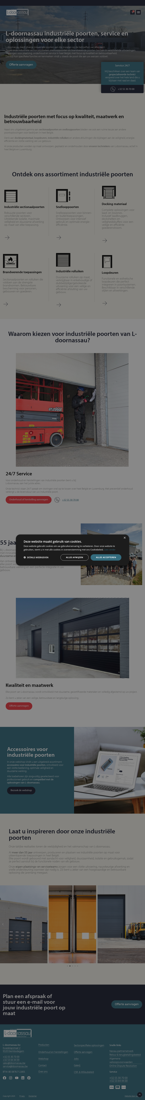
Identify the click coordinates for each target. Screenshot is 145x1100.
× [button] (124, 538)
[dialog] (72, 550)
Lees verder (109, 549)
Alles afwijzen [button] (74, 557)
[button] (36, 557)
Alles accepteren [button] (106, 557)
